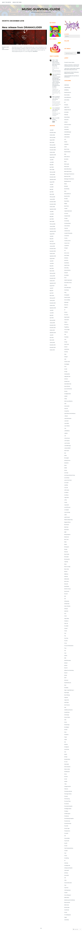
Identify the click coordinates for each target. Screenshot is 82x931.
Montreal (66, 551)
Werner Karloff (67, 902)
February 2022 (52, 172)
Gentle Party (66, 349)
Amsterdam (66, 129)
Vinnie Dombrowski (68, 882)
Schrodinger (66, 714)
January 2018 (52, 275)
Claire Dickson (67, 225)
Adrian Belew (66, 99)
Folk (65, 334)
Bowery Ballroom (67, 193)
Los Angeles (66, 509)
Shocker (65, 729)
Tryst (65, 853)
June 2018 (52, 263)
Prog (65, 648)
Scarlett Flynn (67, 712)
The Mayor (66, 811)
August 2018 (52, 258)
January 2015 (52, 342)
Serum (65, 722)
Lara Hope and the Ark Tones (69, 475)
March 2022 (52, 169)
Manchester (66, 529)
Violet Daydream (67, 890)
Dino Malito (66, 275)
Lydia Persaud (67, 517)
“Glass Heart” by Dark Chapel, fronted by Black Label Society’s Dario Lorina (56, 63)
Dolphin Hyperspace (68, 280)
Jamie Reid (66, 420)
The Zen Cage (66, 828)
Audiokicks (66, 144)
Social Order (66, 749)
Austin (65, 146)
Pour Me (65, 640)
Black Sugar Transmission (69, 173)
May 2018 (51, 265)
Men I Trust (66, 539)
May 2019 (51, 238)
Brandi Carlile (67, 196)
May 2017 (51, 290)
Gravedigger (66, 364)
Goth (65, 359)
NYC (65, 598)
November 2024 (53, 132)
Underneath (66, 870)
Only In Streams (67, 606)
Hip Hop (65, 391)
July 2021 (51, 184)
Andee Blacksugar (67, 131)
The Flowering (67, 798)
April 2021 (51, 191)
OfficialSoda (66, 601)
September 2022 (53, 154)
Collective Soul (67, 230)
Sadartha (66, 697)
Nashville (66, 576)
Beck (65, 154)
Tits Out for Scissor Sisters (69, 62)
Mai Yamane (66, 524)
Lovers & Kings (67, 512)
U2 (64, 860)
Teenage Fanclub (67, 786)
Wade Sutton (66, 897)
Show (65, 732)
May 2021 (51, 189)
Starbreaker (66, 764)
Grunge (65, 371)
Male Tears (66, 527)
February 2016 (52, 320)
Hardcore (66, 378)
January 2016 (52, 322)
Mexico (65, 544)
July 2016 (51, 310)
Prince (65, 643)
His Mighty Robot (67, 393)
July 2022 (51, 159)
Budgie (65, 203)
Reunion (65, 672)
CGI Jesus (66, 213)
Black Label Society (67, 171)
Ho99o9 (65, 396)
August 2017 (52, 285)
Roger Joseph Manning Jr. (69, 690)
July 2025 (51, 130)
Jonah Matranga (67, 445)
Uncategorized (67, 865)
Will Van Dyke (66, 907)
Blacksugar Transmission (69, 178)
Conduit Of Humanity (68, 233)
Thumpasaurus (67, 830)
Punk (65, 653)
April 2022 (52, 167)
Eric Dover (66, 314)
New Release (66, 586)
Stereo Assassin (67, 766)
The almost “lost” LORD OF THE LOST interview (56, 98)
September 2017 (53, 283)
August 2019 (52, 233)
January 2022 (52, 174)
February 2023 (52, 144)
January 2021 (52, 199)
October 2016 (52, 305)
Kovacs (65, 470)
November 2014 (53, 347)
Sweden (65, 781)
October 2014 (52, 349)
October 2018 (52, 253)
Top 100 (65, 843)
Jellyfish (66, 433)
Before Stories (67, 156)
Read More (35, 51)
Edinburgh (66, 302)
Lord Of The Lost (67, 507)
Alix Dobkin (66, 112)
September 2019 (53, 231)
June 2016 (51, 312)
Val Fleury (66, 872)
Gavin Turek (66, 344)
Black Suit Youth (67, 176)
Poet (65, 633)
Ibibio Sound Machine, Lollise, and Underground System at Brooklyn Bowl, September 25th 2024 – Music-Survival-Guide (56, 78)
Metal (65, 541)
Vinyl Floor (66, 887)
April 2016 (51, 317)
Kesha (65, 455)
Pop (65, 635)
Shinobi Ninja (66, 724)
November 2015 (53, 327)
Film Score (66, 324)
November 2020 (53, 204)
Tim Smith (66, 833)
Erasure (65, 312)
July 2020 (51, 211)
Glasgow (66, 356)
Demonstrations (67, 270)
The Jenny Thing (67, 801)
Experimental (66, 317)
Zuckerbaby (66, 919)
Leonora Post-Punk (67, 480)
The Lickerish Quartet (68, 806)
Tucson (65, 855)
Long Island (66, 504)
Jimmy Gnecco (67, 438)
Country (65, 238)
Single (65, 739)
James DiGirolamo (67, 418)
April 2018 (52, 268)
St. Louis (65, 761)
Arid (65, 139)
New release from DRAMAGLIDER (22, 27)
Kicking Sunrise (67, 460)
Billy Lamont (66, 166)
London (65, 502)
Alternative (66, 119)
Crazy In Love (66, 243)
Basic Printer (66, 149)
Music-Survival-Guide (41, 9)
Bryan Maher (66, 201)
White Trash (66, 904)
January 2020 (52, 226)
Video (65, 880)
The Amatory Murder (68, 791)
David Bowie (66, 262)
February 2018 (52, 273)
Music (65, 564)
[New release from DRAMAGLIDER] (24, 44)
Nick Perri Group (67, 588)
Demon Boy (66, 267)
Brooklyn (66, 198)
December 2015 (52, 325)
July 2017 (51, 288)
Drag (65, 292)
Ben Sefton (66, 159)
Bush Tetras (66, 206)
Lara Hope (66, 472)
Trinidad (65, 850)
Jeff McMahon (67, 430)
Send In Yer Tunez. (17, 2)
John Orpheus (67, 440)
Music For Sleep (67, 566)
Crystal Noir (66, 245)
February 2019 (52, 243)
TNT (65, 835)
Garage (65, 341)
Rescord (65, 667)
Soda (3, 48)
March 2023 (52, 142)
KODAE (65, 467)
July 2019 (51, 236)
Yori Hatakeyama (67, 914)
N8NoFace (66, 574)
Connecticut (66, 235)
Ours (65, 613)
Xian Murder (66, 909)
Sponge (65, 756)
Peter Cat (66, 623)
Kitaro (65, 465)
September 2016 (53, 307)
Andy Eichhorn (67, 134)
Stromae (66, 776)
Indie (65, 403)
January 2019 (52, 246)
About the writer (6, 2)
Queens (65, 655)
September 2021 (53, 179)
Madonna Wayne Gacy (68, 519)
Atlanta (65, 141)
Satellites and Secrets (68, 709)
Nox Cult (66, 593)
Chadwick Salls (67, 215)
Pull (65, 650)
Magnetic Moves (67, 522)
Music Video (66, 569)
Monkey (65, 549)
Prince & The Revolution (68, 645)
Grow (65, 366)
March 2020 (52, 221)
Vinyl (65, 885)
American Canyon (67, 124)
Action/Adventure (67, 97)
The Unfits (66, 825)
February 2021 (52, 196)
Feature (65, 322)
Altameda (66, 114)
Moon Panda (66, 554)
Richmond (66, 680)
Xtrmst (65, 912)
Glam (65, 354)
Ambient (65, 122)
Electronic (66, 304)
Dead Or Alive (66, 265)
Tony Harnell (66, 840)
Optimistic (66, 611)
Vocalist (65, 892)
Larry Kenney (66, 477)
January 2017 (52, 300)
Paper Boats (66, 618)
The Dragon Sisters (68, 793)
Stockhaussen (67, 771)
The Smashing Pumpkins (69, 818)
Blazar (65, 183)
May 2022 (51, 164)
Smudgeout (66, 746)
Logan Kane (66, 497)
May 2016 (51, 315)
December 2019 (52, 228)
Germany (66, 351)
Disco (65, 277)
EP (64, 309)
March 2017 (52, 295)
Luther (65, 514)
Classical (66, 228)
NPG (65, 596)
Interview (66, 408)
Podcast (65, 628)
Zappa (65, 917)
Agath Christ (66, 107)
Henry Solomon (67, 386)
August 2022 (52, 157)
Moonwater (66, 556)
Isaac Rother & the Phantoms (69, 413)
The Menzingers (67, 813)
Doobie (65, 285)
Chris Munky (66, 220)
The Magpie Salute (67, 808)
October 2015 (52, 330)
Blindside (66, 186)
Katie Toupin (66, 450)
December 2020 (53, 201)
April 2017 (51, 293)
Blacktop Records (67, 181)
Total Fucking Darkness (68, 848)
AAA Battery (66, 89)
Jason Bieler (66, 423)
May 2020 (51, 216)
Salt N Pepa (66, 702)
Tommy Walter (67, 838)
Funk (65, 339)
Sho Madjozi (66, 727)
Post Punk (66, 638)
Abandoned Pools (67, 92)
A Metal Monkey (67, 87)
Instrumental (66, 406)
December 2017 (52, 278)
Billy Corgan (66, 164)
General (65, 346)
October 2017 (52, 280)
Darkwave (66, 257)
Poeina (65, 630)
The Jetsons (66, 803)
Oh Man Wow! (66, 603)
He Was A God (66, 381)
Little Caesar (66, 490)
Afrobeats (66, 104)
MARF (65, 532)
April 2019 (51, 241)
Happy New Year (67, 376)
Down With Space (67, 287)
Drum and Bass (67, 299)
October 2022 (52, 152)
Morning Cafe (67, 559)
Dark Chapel (66, 255)
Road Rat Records (67, 682)
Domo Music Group (67, 282)
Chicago (66, 218)
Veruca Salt (66, 875)
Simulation (66, 734)
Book (65, 191)
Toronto (65, 845)
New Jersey (66, 581)
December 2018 (53, 248)
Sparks (65, 754)
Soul (65, 751)
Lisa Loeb (66, 487)
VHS (65, 877)
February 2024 (52, 137)
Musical (65, 571)
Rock (65, 685)
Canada (65, 208)
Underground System (68, 867)
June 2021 (51, 186)
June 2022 (52, 162)
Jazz (65, 428)
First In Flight (66, 329)
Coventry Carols (67, 240)
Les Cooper (66, 482)
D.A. (65, 250)
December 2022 (53, 147)
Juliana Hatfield (67, 448)
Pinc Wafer (66, 625)
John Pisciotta (67, 443)
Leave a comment (5, 49)
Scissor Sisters (67, 717)
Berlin (65, 161)
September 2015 (53, 332)
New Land (66, 583)
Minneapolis (66, 546)
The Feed (66, 796)
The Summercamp (67, 823)
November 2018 (53, 251)
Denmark (66, 272)
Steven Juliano (67, 769)
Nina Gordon (66, 591)
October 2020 (52, 206)
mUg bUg (66, 561)
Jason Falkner (67, 425)
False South (66, 319)
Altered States (67, 117)
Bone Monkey (66, 188)
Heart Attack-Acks (67, 383)
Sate (65, 707)
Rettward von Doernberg (69, 670)
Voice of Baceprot (67, 895)
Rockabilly (66, 687)
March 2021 (52, 194)
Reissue (65, 665)
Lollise (65, 499)
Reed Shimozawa (67, 660)
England (65, 307)
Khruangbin (66, 457)
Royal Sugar (66, 692)
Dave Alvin (66, 260)
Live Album (66, 492)
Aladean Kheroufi (67, 109)
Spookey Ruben (67, 759)
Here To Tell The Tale (68, 388)
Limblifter (66, 485)
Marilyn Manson (67, 534)
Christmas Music (67, 223)
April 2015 (51, 337)
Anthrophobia (67, 136)
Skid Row (66, 744)
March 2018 (52, 270)
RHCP (65, 677)
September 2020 (53, 209)
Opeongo (66, 608)
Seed (65, 719)
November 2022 (53, 149)
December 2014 (52, 344)
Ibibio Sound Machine (68, 401)
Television (66, 788)
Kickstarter (66, 462)
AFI (64, 102)
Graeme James (67, 361)
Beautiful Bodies (67, 151)
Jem (65, 435)
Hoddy (65, 398)
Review (65, 675)
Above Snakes (67, 94)
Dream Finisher (67, 297)
